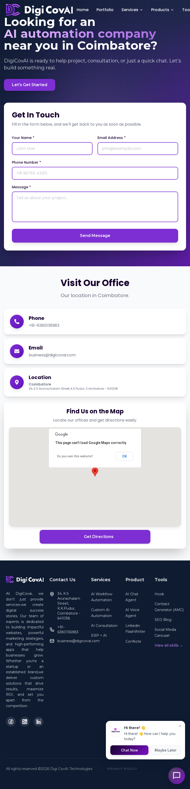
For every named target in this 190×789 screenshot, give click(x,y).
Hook (159, 594)
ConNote (133, 641)
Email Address (111, 137)
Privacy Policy (122, 768)
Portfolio (105, 10)
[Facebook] (11, 722)
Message (21, 187)
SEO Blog (163, 619)
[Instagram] (25, 722)
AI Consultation (104, 625)
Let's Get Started (29, 84)
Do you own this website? (75, 456)
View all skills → (169, 645)
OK (124, 456)
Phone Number (26, 162)
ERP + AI (99, 635)
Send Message (95, 235)
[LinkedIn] (39, 722)
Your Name (23, 137)
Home (83, 10)
